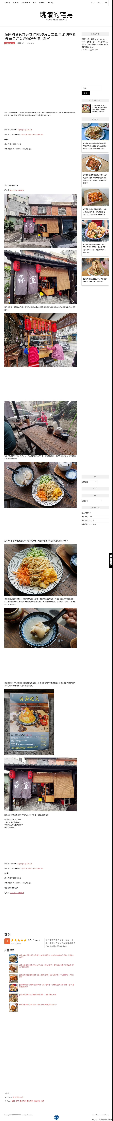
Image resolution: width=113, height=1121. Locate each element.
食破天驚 (16, 3)
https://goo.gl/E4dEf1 (17, 190)
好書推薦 (42, 3)
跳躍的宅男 (56, 14)
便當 (13, 1101)
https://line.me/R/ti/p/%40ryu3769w (32, 134)
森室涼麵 (23, 1101)
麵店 (42, 1101)
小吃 (17, 1101)
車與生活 (50, 3)
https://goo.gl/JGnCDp (25, 130)
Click (111, 560)
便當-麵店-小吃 (10, 43)
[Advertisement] (40, 62)
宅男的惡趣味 (26, 3)
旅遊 (34, 3)
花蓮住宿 (7, 3)
